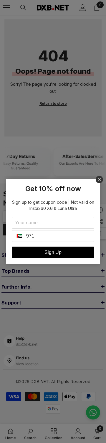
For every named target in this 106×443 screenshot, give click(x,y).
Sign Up (53, 252)
